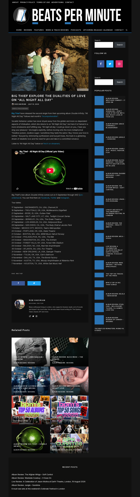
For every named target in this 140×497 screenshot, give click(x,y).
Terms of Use (43, 2)
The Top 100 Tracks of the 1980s (114, 275)
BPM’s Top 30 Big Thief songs (113, 283)
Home (19, 30)
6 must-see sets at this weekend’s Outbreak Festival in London (115, 212)
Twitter (53, 198)
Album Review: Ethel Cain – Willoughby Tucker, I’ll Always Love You (115, 307)
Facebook (45, 198)
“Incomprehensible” (50, 116)
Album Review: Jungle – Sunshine (115, 138)
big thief (20, 273)
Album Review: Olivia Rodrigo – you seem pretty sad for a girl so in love (115, 163)
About (15, 2)
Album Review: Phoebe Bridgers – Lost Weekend (115, 175)
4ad (13, 273)
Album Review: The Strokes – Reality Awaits (114, 225)
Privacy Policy (27, 2)
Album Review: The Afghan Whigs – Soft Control (115, 187)
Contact (69, 2)
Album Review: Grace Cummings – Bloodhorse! (115, 125)
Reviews (28, 30)
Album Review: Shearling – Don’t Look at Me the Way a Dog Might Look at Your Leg (115, 113)
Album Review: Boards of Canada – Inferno (114, 319)
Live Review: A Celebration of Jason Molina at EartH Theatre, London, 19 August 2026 (114, 251)
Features (39, 30)
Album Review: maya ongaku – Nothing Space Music (114, 264)
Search (97, 40)
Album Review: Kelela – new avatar (115, 295)
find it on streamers (51, 143)
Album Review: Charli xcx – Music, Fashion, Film (115, 150)
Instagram (65, 198)
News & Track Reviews (57, 30)
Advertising (57, 2)
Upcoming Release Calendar (98, 30)
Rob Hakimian (20, 104)
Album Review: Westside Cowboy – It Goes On (115, 100)
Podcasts (76, 30)
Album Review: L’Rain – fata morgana (115, 200)
